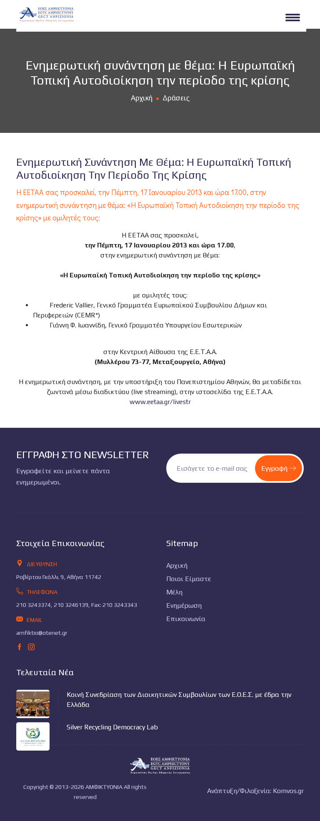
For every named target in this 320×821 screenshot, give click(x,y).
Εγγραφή (275, 468)
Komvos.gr (288, 791)
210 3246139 (71, 604)
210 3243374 (33, 604)
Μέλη (174, 592)
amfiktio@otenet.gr (42, 632)
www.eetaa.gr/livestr (160, 402)
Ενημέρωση (184, 605)
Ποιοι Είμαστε (188, 579)
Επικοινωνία (185, 619)
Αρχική (141, 98)
